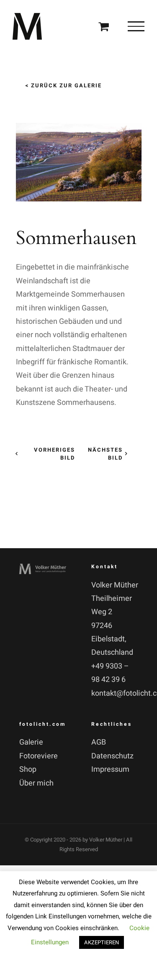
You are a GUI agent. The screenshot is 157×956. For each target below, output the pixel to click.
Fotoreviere (38, 756)
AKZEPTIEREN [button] (101, 942)
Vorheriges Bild (54, 454)
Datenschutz (112, 756)
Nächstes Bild (105, 454)
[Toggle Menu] (136, 26)
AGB (98, 742)
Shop (27, 769)
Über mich (36, 783)
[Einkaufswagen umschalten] (103, 26)
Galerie (31, 742)
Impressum (110, 769)
